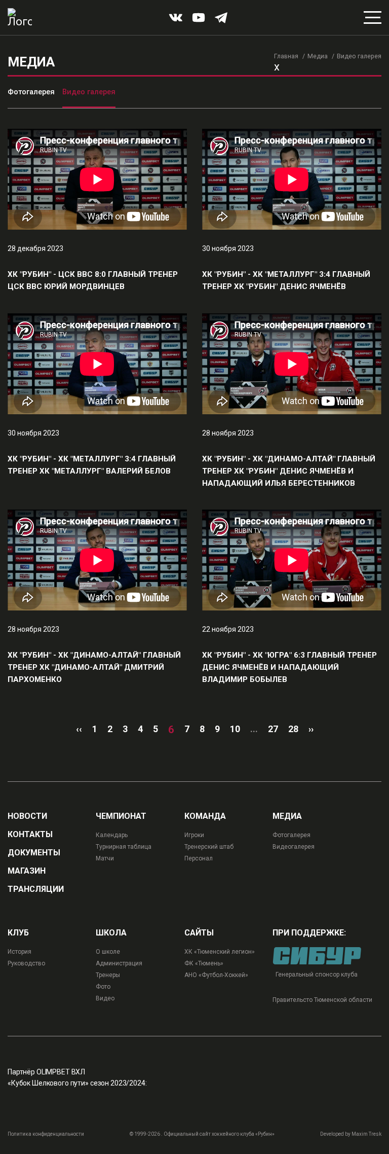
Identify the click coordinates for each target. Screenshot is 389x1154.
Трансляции (36, 889)
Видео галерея (88, 92)
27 (273, 729)
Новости (27, 816)
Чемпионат (121, 816)
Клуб (18, 933)
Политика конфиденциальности (46, 1134)
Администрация (119, 963)
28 (293, 729)
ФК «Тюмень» (203, 963)
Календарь (112, 835)
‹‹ (79, 729)
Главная (286, 56)
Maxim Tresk (366, 1134)
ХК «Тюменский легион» (219, 951)
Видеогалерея (294, 846)
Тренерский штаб (209, 846)
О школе (108, 951)
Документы (34, 853)
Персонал (198, 858)
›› (311, 729)
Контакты (30, 835)
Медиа (317, 56)
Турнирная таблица (123, 846)
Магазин (27, 871)
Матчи (105, 858)
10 (235, 729)
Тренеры (108, 975)
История (19, 951)
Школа (111, 933)
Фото (103, 986)
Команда (205, 816)
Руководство (26, 963)
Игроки (194, 835)
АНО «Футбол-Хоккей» (216, 975)
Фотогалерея (31, 92)
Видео (105, 998)
